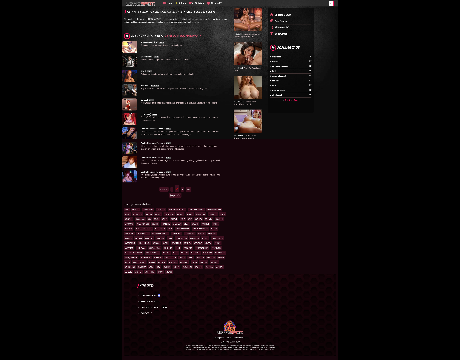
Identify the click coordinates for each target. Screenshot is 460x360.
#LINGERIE (128, 272)
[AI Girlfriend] (248, 53)
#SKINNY (176, 267)
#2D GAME (166, 253)
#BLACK (169, 272)
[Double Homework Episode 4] (129, 133)
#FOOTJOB (200, 258)
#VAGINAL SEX (190, 234)
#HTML (127, 214)
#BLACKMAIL (195, 253)
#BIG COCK (198, 267)
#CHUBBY (167, 267)
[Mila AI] (129, 76)
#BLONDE (155, 224)
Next (188, 189)
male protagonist (279, 76)
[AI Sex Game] (248, 87)
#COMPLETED (137, 214)
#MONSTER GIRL (144, 243)
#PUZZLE (180, 214)
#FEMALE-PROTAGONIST (177, 210)
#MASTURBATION (217, 238)
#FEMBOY (221, 258)
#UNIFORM (219, 267)
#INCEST (205, 238)
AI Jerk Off (216, 3)
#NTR (170, 229)
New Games (280, 21)
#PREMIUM (128, 229)
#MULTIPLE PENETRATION (133, 253)
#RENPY (214, 229)
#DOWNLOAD (140, 219)
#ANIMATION (213, 214)
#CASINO (190, 214)
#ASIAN (160, 272)
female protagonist (280, 66)
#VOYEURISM (176, 243)
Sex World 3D (245, 136)
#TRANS (152, 262)
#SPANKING (214, 262)
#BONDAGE (219, 219)
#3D (149, 219)
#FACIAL (194, 262)
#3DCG (175, 253)
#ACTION (158, 214)
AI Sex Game (245, 102)
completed (276, 57)
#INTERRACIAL (146, 258)
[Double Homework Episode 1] (129, 176)
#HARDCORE (129, 224)
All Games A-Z (281, 27)
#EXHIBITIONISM (181, 238)
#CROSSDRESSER (139, 262)
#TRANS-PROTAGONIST (144, 229)
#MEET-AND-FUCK (143, 224)
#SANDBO (156, 243)
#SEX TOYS (198, 243)
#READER (195, 224)
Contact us (146, 313)
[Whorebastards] (129, 61)
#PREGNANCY (216, 248)
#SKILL (222, 214)
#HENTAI (149, 214)
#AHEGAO (184, 253)
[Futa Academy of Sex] (129, 47)
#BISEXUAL (162, 262)
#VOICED (218, 243)
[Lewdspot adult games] (230, 327)
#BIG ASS (138, 238)
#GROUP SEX (194, 238)
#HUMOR (215, 224)
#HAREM (208, 243)
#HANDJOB (212, 234)
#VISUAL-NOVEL (148, 210)
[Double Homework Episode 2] (129, 162)
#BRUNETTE (166, 224)
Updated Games (282, 14)
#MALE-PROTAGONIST (196, 210)
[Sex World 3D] (248, 121)
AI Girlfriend (198, 3)
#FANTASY (135, 210)
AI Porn (182, 3)
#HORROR (138, 272)
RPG (274, 85)
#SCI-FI (178, 248)
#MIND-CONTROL (143, 234)
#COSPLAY (209, 267)
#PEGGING (203, 262)
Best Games (281, 33)
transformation (278, 90)
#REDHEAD (177, 224)
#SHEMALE (205, 224)
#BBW (158, 267)
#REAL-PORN (161, 210)
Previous (164, 189)
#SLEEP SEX (188, 248)
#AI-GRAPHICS (176, 234)
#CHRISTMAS (150, 272)
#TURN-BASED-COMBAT (160, 234)
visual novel (277, 95)
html (274, 71)
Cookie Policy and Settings (154, 307)
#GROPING (128, 238)
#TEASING (201, 234)
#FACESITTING (130, 267)
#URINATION (129, 248)
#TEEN (186, 224)
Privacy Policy (148, 301)
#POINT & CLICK (170, 258)
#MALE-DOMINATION (182, 229)
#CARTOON (128, 219)
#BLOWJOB (209, 219)
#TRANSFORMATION (214, 210)
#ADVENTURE (169, 214)
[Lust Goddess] (248, 19)
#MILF (183, 219)
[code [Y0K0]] (129, 119)
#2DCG (170, 238)
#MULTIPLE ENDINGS (152, 253)
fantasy (275, 61)
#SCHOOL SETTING (202, 248)
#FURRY (164, 219)
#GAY (190, 219)
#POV (151, 267)
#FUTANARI (211, 258)
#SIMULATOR (200, 214)
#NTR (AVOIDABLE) (131, 258)
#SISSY (127, 262)
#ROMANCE (160, 238)
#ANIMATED (149, 238)
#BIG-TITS (198, 219)
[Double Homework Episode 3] (129, 148)
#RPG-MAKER (129, 234)
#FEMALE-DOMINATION (200, 229)
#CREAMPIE (173, 262)
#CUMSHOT (184, 262)
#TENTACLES (141, 248)
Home (169, 3)
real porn (275, 81)
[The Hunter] (129, 90)
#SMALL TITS (187, 267)
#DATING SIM (207, 253)
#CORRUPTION (160, 229)
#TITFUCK (187, 243)
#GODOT (182, 258)
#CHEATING (158, 258)
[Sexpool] (129, 104)
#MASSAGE (142, 267)
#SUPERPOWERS (155, 248)
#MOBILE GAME (130, 243)
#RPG (127, 210)
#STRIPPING (168, 248)
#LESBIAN (174, 219)
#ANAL (156, 219)
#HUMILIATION (220, 253)
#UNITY (190, 258)
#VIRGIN (165, 243)
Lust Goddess (247, 35)
